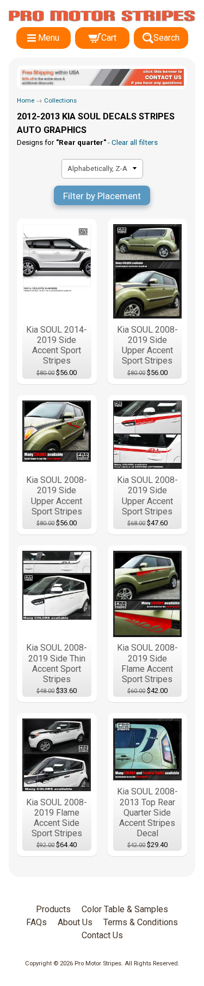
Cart (108, 38)
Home (25, 100)
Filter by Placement (102, 195)
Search (166, 38)
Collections (60, 100)
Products (53, 909)
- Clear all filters (132, 142)
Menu (48, 38)
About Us (75, 922)
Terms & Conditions (140, 922)
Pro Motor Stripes (98, 963)
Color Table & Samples (125, 909)
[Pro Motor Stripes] (102, 16)
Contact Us (102, 935)
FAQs (36, 922)
